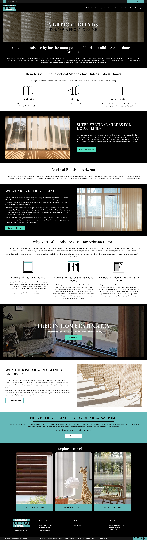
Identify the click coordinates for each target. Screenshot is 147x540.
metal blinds (112, 507)
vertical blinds (73, 507)
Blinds (120, 8)
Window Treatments (52, 538)
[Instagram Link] (138, 538)
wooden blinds (34, 507)
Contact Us (136, 2)
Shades (106, 8)
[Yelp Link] (145, 538)
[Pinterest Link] (141, 538)
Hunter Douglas (137, 8)
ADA (105, 538)
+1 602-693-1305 (86, 430)
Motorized (127, 8)
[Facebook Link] (134, 538)
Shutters (113, 8)
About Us (86, 8)
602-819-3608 (77, 525)
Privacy (101, 538)
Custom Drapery (96, 8)
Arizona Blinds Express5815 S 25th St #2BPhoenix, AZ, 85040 (45, 528)
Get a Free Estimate (86, 150)
